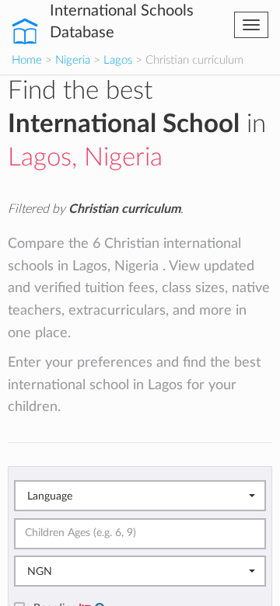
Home (27, 60)
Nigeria (72, 60)
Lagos (117, 60)
